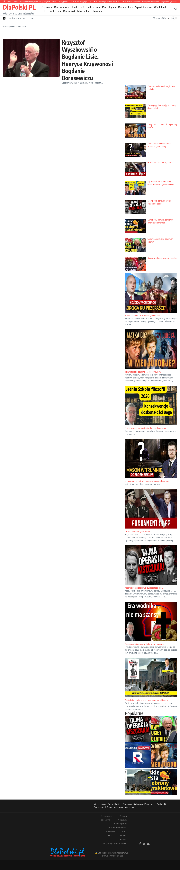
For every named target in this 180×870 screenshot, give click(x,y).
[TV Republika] (138, 755)
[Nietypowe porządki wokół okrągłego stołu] (138, 729)
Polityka (109, 7)
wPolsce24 (110, 832)
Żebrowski (138, 804)
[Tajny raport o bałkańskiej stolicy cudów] (164, 755)
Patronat (123, 839)
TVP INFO (123, 836)
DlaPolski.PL (19, 7)
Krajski (118, 804)
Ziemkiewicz (99, 807)
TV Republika (122, 820)
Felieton (93, 7)
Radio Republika (120, 824)
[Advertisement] (151, 62)
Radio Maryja (105, 820)
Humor (97, 11)
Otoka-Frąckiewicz (114, 807)
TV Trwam (123, 816)
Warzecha (129, 807)
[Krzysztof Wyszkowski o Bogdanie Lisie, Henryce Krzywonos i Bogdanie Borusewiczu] (31, 58)
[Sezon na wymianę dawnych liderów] (164, 729)
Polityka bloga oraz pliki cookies (115, 843)
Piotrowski (127, 804)
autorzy (22, 18)
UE (43, 11)
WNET (124, 832)
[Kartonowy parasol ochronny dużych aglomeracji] (164, 782)
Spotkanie (143, 7)
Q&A (32, 18)
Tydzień (78, 7)
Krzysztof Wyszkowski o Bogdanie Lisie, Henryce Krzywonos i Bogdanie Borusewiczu (87, 60)
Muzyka (83, 11)
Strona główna (9, 26)
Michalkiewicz (100, 804)
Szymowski (150, 804)
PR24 (110, 836)
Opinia (47, 7)
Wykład (160, 7)
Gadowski (161, 804)
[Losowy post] (169, 18)
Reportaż (126, 7)
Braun (110, 804)
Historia (55, 11)
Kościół (69, 11)
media (11, 18)
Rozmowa (62, 7)
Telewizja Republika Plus (117, 828)
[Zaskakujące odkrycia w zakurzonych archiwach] (138, 782)
